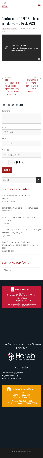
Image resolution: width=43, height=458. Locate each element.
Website (5, 150)
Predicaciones (33, 29)
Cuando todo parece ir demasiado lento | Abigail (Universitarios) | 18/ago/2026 (21, 231)
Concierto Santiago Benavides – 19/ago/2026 (20, 208)
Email (4, 139)
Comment (6, 111)
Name (4, 127)
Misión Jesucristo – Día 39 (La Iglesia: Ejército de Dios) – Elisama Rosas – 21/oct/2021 (12, 86)
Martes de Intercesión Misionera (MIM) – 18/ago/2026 (18, 218)
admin (23, 29)
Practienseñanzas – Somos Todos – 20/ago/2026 (16, 197)
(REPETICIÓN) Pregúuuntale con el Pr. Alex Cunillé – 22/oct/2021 (32, 86)
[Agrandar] (38, 289)
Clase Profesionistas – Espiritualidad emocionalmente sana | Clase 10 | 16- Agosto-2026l (20, 245)
